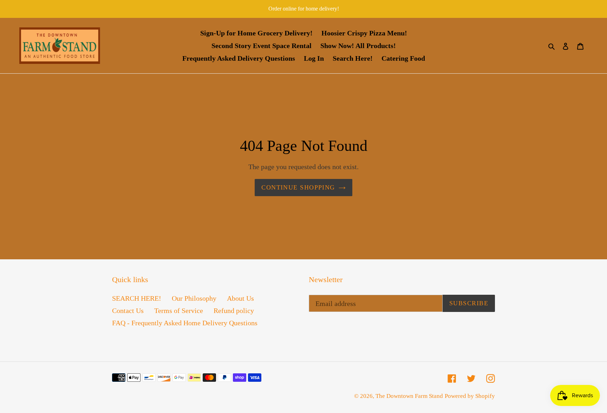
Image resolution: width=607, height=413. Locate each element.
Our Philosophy (194, 298)
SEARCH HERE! (136, 298)
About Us (240, 298)
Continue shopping (298, 187)
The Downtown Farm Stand (409, 396)
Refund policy (234, 310)
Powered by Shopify (470, 396)
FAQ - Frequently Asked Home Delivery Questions (184, 323)
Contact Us (128, 310)
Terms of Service (178, 310)
